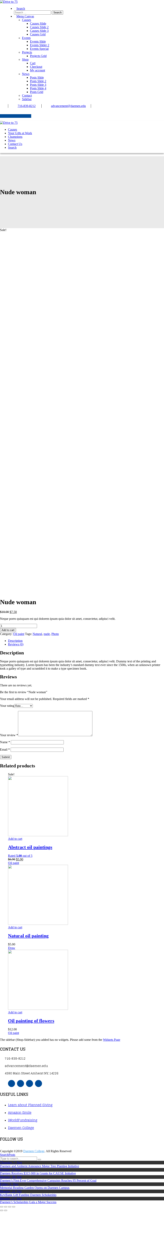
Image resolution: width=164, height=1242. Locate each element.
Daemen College (21, 1128)
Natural (37, 634)
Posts (12, 1154)
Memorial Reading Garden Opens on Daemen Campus (34, 1187)
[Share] (5, 1206)
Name (5, 742)
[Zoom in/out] (13, 1206)
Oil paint (18, 634)
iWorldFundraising (22, 1120)
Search (4, 1154)
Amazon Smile (19, 1112)
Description (15, 640)
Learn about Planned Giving (30, 1105)
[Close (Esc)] (1, 1206)
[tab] (86, 641)
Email (5, 749)
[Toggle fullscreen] (9, 1206)
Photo (55, 634)
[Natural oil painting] (38, 923)
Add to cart (8, 630)
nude (47, 634)
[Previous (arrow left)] (1, 1210)
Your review (9, 735)
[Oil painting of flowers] (38, 1008)
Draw (11, 948)
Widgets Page (111, 1039)
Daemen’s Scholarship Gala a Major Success (28, 1202)
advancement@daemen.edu (68, 106)
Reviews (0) (15, 644)
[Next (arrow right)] (5, 1210)
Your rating (7, 705)
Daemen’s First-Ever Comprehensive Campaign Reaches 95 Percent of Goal (48, 1180)
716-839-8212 (27, 106)
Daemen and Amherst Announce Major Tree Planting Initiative (39, 1166)
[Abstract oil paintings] (38, 835)
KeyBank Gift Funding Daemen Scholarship (28, 1195)
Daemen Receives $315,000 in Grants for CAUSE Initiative (38, 1173)
